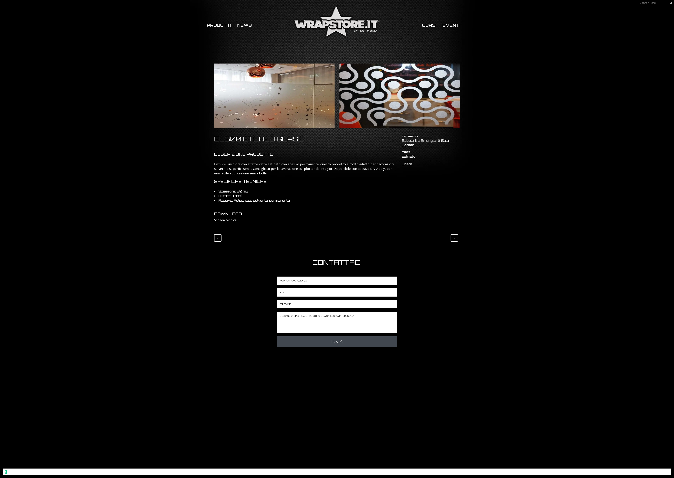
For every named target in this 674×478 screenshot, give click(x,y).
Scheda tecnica (225, 220)
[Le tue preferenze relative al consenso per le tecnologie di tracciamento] (337, 472)
